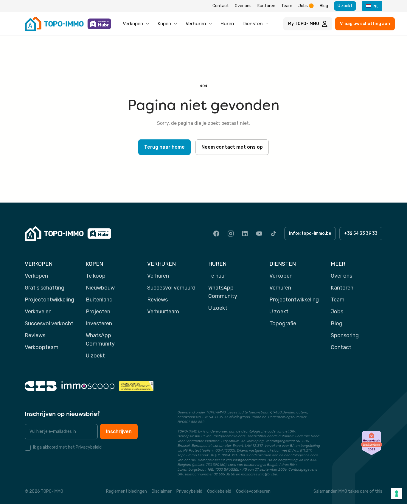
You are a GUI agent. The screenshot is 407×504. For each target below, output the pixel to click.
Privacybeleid (189, 491)
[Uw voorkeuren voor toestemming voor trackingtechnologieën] (396, 493)
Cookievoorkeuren (253, 491)
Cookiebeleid (219, 491)
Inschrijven (119, 431)
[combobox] (372, 6)
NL (375, 6)
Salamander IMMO (330, 491)
